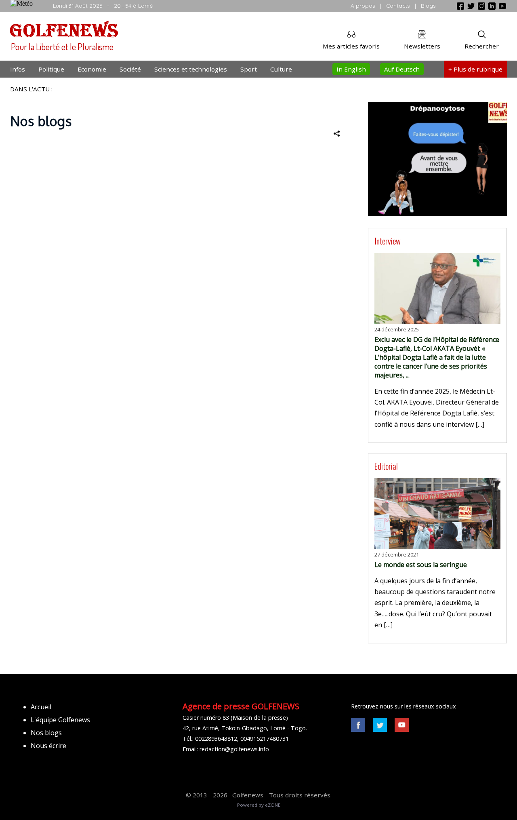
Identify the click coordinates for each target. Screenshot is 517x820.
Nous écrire (48, 745)
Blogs (428, 5)
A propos (363, 5)
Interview (387, 240)
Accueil (41, 706)
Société (130, 69)
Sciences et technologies (190, 69)
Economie (92, 69)
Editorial (386, 466)
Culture (281, 69)
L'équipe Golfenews (60, 719)
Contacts (398, 5)
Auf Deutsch (402, 69)
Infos (17, 69)
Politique (51, 69)
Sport (248, 69)
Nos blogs (46, 732)
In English (351, 69)
